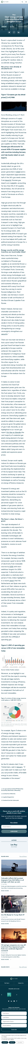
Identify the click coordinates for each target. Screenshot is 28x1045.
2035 (11, 567)
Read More (5, 890)
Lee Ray (12, 26)
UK (5, 679)
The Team (6, 983)
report (11, 581)
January (19, 767)
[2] (6, 634)
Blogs (14, 14)
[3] (17, 637)
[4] (20, 700)
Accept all (5, 1042)
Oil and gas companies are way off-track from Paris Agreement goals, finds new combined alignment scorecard (13, 948)
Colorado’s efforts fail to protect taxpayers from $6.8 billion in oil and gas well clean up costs (12, 880)
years (10, 141)
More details (20, 1042)
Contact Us (20, 983)
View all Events (23, 967)
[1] (6, 97)
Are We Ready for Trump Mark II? (12, 915)
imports (8, 180)
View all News (23, 856)
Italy (11, 679)
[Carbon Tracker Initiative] (4, 2)
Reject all (12, 1042)
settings (12, 1039)
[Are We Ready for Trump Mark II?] (14, 904)
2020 (18, 172)
